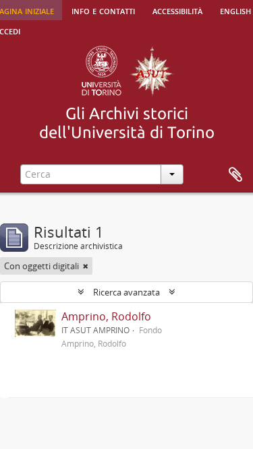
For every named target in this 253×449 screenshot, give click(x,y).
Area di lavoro (235, 175)
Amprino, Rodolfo (106, 316)
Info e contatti (103, 10)
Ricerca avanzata (126, 292)
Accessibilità (177, 10)
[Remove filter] (85, 266)
